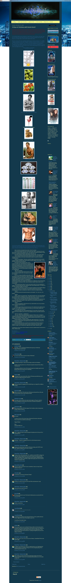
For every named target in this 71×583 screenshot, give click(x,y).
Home (29, 564)
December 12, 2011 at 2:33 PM (19, 435)
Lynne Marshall (17, 508)
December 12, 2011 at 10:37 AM (20, 394)
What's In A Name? (53, 297)
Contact (51, 21)
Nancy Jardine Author (18, 465)
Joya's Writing (51, 347)
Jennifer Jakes (17, 346)
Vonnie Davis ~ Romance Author (20, 360)
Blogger (40, 580)
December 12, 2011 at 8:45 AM (20, 350)
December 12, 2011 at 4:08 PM (20, 476)
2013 (50, 286)
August (51, 316)
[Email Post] (24, 339)
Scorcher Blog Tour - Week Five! (55, 192)
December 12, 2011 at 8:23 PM (20, 511)
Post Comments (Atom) (21, 566)
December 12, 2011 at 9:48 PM (20, 541)
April (51, 323)
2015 (50, 283)
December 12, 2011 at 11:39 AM (20, 402)
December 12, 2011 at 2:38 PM (20, 449)
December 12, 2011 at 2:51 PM (20, 469)
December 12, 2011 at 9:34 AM (20, 370)
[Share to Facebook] (29, 339)
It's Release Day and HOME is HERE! (55, 205)
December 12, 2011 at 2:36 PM (20, 441)
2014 (50, 284)
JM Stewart (51, 342)
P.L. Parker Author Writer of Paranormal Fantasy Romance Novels (52, 363)
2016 (50, 281)
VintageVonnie (51, 380)
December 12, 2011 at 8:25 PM (20, 521)
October (51, 313)
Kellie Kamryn (17, 354)
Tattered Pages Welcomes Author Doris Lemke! (53, 306)
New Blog (50, 376)
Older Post (43, 564)
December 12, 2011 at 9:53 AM (20, 378)
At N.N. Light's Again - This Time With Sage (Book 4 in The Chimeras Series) (53, 367)
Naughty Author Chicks (53, 356)
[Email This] (26, 339)
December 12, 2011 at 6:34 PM (20, 497)
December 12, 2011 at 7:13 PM (19, 504)
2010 (50, 328)
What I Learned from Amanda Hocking (52, 183)
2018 (50, 278)
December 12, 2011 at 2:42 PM (20, 461)
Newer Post (14, 564)
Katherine (16, 374)
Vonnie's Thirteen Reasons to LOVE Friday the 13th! (55, 263)
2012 (50, 287)
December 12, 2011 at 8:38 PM (20, 533)
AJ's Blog (14, 21)
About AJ (46, 21)
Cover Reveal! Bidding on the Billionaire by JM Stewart (53, 344)
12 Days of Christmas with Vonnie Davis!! (53, 300)
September (52, 315)
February (51, 326)
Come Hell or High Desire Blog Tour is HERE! (55, 172)
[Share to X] (28, 339)
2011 (50, 289)
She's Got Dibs (39, 21)
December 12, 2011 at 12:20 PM (20, 410)
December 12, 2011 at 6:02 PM (20, 489)
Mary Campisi (17, 414)
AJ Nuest (16, 525)
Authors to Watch (52, 332)
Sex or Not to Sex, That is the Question (55, 240)
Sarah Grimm (17, 390)
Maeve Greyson (51, 353)
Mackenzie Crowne (18, 398)
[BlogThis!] (27, 339)
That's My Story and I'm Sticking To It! (53, 309)
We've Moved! (51, 372)
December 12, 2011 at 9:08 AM (20, 357)
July (51, 318)
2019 (50, 276)
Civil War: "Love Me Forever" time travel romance (52, 358)
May (51, 321)
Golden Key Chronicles (22, 21)
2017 (50, 279)
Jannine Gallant (51, 337)
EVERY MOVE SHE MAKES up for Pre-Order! (53, 339)
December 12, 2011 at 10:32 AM (20, 386)
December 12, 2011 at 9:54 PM (20, 550)
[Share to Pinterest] (30, 339)
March (51, 324)
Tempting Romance (52, 379)
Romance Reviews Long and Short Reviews (53, 371)
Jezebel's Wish (31, 21)
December (52, 290)
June (51, 320)
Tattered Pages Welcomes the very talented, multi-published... (55, 229)
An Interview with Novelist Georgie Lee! (53, 302)
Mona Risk (16, 493)
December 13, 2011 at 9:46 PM (20, 559)
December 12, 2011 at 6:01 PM (20, 482)
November (52, 311)
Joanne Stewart (17, 406)
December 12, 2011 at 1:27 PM (20, 427)
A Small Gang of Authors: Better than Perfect (53, 334)
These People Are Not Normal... (55, 251)
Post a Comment (16, 561)
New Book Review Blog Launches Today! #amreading (52, 349)
